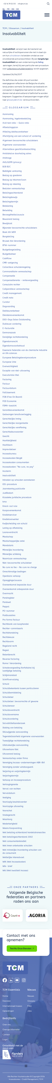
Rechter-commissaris (13, 628)
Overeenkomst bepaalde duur (17, 585)
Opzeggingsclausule (12, 580)
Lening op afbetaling (12, 528)
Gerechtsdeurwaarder (13, 432)
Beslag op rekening (12, 184)
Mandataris (8, 545)
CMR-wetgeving (10, 262)
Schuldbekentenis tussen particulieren (21, 688)
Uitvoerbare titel (10, 749)
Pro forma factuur (11, 620)
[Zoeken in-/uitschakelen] (48, 4)
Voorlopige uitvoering (13, 806)
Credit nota (8, 298)
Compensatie (9, 276)
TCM (5, 28)
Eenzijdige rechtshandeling (15, 337)
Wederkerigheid (10, 824)
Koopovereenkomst (12, 510)
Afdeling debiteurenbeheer (15, 132)
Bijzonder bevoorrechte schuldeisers (20, 228)
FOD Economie (9, 401)
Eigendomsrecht (10, 341)
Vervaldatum (9, 793)
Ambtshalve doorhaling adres (17, 153)
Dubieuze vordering (12, 324)
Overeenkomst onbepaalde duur (18, 589)
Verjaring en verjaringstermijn (16, 771)
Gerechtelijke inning (12, 419)
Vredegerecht (9, 815)
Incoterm (7, 471)
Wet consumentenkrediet (14, 841)
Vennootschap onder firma (15, 758)
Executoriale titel (11, 375)
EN (13, 9)
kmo (5, 501)
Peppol (6, 606)
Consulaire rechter (11, 284)
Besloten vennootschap (14, 188)
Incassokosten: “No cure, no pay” (18, 467)
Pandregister (8, 598)
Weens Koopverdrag (12, 828)
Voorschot (7, 810)
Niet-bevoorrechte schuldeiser (17, 563)
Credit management (12, 293)
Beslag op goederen (12, 175)
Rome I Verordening (12, 663)
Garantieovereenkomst (13, 410)
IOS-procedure (10, 484)
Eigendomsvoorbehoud (14, 346)
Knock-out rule (10, 506)
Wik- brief (7, 866)
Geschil (6, 436)
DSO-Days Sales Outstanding (16, 319)
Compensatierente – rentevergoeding (20, 280)
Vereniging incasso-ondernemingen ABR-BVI (24, 762)
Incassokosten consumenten (16, 462)
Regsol (6, 650)
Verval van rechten (12, 789)
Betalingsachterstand (13, 193)
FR (8, 9)
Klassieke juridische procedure (17, 497)
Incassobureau (9, 453)
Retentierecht (9, 654)
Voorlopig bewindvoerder (15, 802)
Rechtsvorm (8, 641)
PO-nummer (9, 611)
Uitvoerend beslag (11, 754)
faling (40, 62)
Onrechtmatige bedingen (14, 571)
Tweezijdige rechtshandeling (16, 740)
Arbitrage (7, 158)
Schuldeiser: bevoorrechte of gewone (20, 701)
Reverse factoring (11, 659)
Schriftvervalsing (11, 679)
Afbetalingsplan (10, 127)
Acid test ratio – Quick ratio (16, 123)
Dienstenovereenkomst (13, 315)
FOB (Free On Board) (12, 397)
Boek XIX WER (9, 232)
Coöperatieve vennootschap (16, 289)
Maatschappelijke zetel (14, 541)
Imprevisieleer (9, 449)
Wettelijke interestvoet (13, 857)
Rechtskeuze (8, 637)
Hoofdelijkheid (9, 440)
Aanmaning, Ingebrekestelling (17, 118)
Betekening (8, 206)
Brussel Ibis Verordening (14, 241)
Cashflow (7, 258)
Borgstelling (8, 236)
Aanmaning (8, 114)
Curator (6, 302)
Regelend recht (10, 646)
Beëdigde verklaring (12, 171)
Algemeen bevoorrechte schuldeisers (20, 140)
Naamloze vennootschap (15, 558)
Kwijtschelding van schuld (15, 523)
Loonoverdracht (10, 532)
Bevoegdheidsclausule (13, 214)
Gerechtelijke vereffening (14, 427)
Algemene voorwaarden (14, 145)
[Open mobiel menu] (26, 1066)
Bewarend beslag (11, 219)
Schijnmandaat (10, 675)
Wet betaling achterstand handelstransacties (24, 832)
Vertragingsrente (10, 784)
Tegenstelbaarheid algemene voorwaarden (23, 736)
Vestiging (7, 797)
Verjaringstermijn (10, 775)
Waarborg (7, 819)
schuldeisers (15, 55)
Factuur (6, 384)
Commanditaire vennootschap (17, 271)
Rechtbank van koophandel (16, 624)
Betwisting (7, 210)
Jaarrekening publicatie (14, 488)
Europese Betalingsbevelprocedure (19, 357)
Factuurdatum (9, 388)
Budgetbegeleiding (11, 249)
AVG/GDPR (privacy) (12, 162)
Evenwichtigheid (10, 366)
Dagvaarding (9, 306)
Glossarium (14, 28)
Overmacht (8, 593)
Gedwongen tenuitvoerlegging (17, 414)
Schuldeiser (8, 697)
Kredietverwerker (11, 519)
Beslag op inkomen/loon (14, 180)
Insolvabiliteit (9, 475)
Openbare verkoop (11, 576)
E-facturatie (8, 328)
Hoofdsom (7, 445)
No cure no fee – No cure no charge (20, 567)
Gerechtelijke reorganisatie (15, 423)
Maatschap (8, 536)
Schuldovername (11, 714)
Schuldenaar (9, 706)
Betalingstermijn (10, 201)
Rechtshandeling (10, 633)
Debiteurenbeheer (11, 311)
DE (17, 9)
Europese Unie (9, 362)
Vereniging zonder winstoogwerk (18, 767)
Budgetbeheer (9, 254)
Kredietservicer (10, 515)
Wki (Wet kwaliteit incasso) (15, 870)
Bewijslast (7, 223)
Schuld (6, 684)
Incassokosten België (12, 458)
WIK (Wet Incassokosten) (14, 862)
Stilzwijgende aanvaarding (15, 732)
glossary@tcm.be (14, 99)
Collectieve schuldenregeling (16, 267)
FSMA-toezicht (10, 405)
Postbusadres (9, 615)
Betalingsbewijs (10, 197)
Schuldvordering (10, 719)
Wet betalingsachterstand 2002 (18, 837)
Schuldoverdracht (11, 710)
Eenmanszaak (9, 332)
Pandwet (7, 602)
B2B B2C (7, 166)
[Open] (46, 14)
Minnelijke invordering (13, 550)
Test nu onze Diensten (20, 948)
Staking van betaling (12, 727)
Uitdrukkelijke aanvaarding (15, 745)
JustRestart (8, 493)
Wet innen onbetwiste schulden (17, 845)
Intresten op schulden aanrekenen (19, 480)
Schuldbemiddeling (12, 692)
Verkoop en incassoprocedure (17, 780)
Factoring (7, 379)
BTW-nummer (9, 245)
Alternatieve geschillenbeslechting (19, 149)
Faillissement (9, 392)
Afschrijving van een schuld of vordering (22, 136)
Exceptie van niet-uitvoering (16, 370)
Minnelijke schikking (12, 554)
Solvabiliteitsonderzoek (14, 723)
